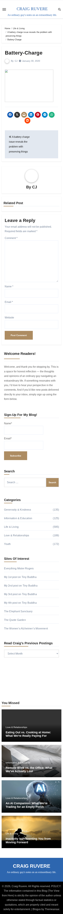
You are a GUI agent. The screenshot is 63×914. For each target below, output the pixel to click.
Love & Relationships (16, 535)
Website (9, 317)
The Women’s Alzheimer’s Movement (26, 628)
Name (9, 286)
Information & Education (18, 518)
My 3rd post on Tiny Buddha (20, 594)
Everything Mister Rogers (19, 568)
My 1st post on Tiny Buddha (20, 577)
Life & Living (11, 526)
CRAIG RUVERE (32, 8)
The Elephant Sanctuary (18, 611)
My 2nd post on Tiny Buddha (20, 585)
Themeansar (52, 909)
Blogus (37, 909)
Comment (11, 238)
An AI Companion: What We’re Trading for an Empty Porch (26, 805)
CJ (16, 61)
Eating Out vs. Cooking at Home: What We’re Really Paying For (28, 734)
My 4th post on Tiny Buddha (20, 602)
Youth (7, 544)
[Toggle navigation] (4, 9)
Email (9, 302)
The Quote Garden (15, 620)
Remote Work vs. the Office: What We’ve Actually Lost (29, 769)
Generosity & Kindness (17, 509)
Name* (8, 423)
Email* (8, 438)
